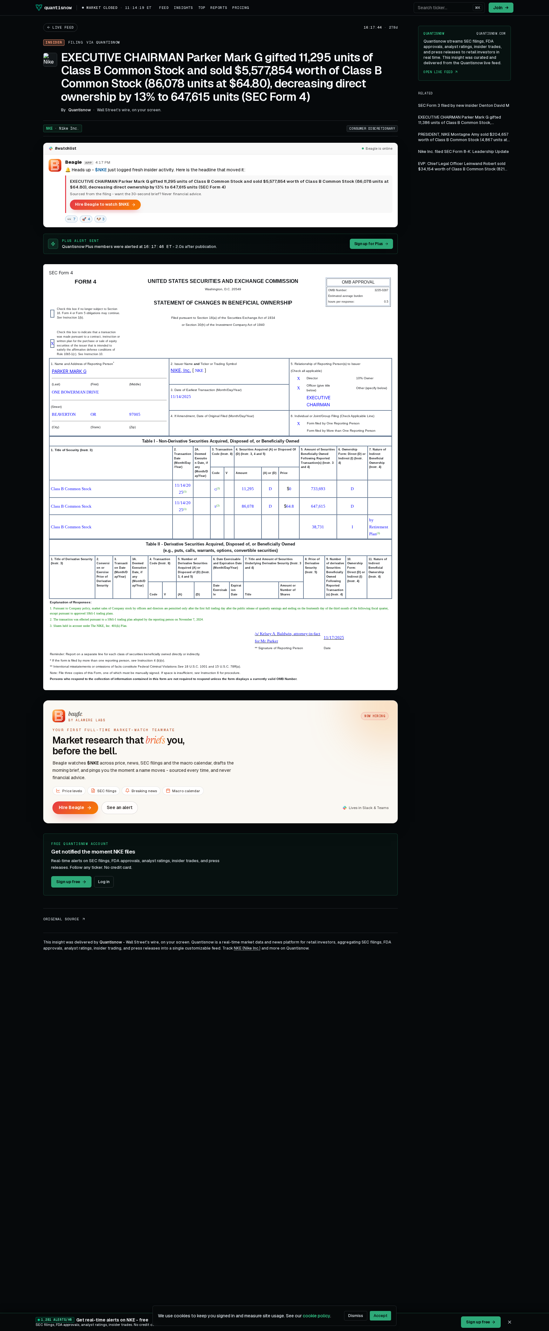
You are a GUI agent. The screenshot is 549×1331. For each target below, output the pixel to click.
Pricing (240, 7)
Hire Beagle (71, 807)
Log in (104, 881)
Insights (183, 7)
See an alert (119, 807)
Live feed (63, 27)
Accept (380, 1315)
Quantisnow (108, 42)
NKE (62, 128)
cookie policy (316, 1316)
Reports (218, 7)
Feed (164, 7)
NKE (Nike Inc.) (247, 948)
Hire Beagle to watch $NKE (102, 204)
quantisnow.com (491, 33)
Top (202, 7)
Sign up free (68, 881)
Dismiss (355, 1315)
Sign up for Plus (368, 243)
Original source (61, 919)
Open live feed (438, 72)
